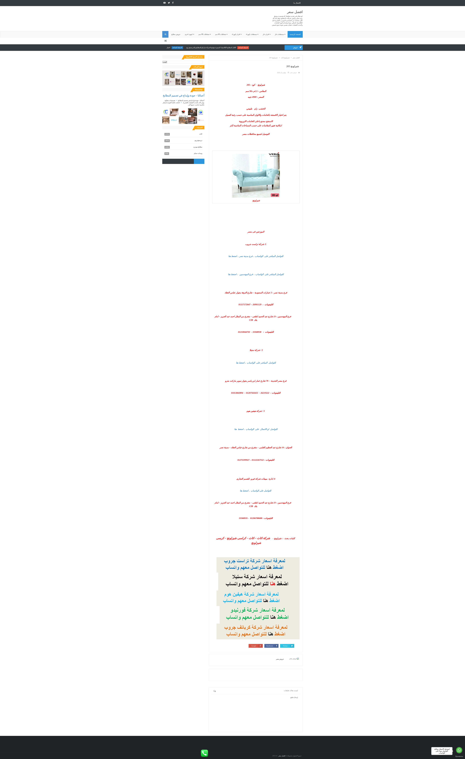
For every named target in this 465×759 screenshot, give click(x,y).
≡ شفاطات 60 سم (221, 34)
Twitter (285, 646)
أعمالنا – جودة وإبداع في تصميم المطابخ (183, 95)
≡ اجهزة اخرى (189, 34)
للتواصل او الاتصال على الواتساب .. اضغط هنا (255, 429)
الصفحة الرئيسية (295, 34)
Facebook (269, 646)
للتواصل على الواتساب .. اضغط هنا (255, 490)
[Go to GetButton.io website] (459, 756)
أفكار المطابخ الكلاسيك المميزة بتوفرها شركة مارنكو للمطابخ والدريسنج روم (233, 47)
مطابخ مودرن (197, 147)
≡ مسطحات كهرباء (252, 34)
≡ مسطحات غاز (280, 34)
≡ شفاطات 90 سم (204, 34)
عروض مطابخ (175, 34)
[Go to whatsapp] (459, 750)
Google (253, 646)
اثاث (200, 134)
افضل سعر (295, 12)
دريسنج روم (198, 140)
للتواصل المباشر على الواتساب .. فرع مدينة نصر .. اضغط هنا (255, 256)
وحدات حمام (198, 153)
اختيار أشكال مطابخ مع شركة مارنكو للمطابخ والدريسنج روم (173, 47)
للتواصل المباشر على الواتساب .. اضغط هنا (256, 363)
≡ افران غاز (267, 34)
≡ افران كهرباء (237, 34)
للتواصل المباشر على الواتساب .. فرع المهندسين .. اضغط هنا (256, 274)
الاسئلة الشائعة (265, 47)
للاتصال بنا (297, 3)
